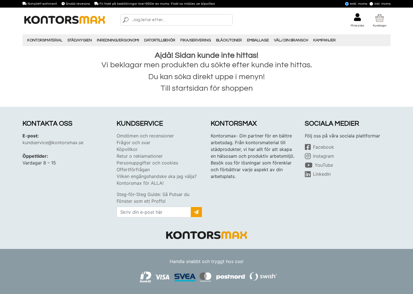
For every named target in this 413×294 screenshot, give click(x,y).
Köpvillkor (127, 149)
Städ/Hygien (79, 40)
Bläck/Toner (229, 40)
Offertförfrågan (133, 169)
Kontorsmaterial (44, 40)
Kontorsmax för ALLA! (140, 183)
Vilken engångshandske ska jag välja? (157, 176)
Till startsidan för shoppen (206, 88)
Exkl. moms (358, 4)
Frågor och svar (133, 142)
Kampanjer (324, 40)
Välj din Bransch (291, 40)
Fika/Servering (195, 40)
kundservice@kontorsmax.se (52, 142)
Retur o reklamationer (140, 156)
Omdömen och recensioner (145, 136)
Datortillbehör (159, 40)
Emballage (258, 40)
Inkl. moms (382, 4)
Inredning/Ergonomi (118, 40)
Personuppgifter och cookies (147, 163)
